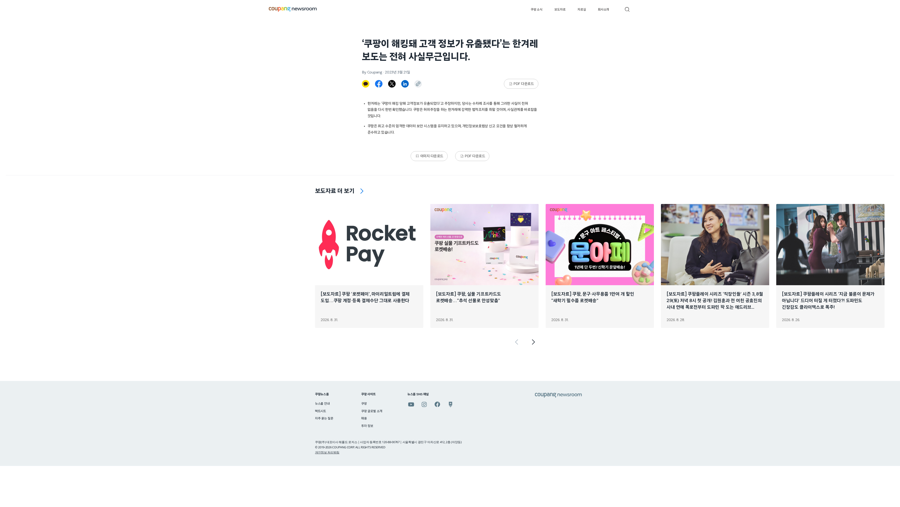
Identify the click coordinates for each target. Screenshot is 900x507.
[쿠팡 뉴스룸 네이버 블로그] (450, 404)
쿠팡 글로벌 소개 (371, 411)
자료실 (582, 9)
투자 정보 (367, 426)
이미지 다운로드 (431, 156)
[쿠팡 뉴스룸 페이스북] (437, 404)
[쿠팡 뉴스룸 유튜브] (411, 404)
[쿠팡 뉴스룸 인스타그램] (424, 404)
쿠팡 (364, 403)
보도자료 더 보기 (334, 191)
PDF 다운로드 (524, 84)
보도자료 (559, 9)
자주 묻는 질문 (324, 418)
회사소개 (603, 9)
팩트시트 (320, 411)
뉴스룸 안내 (322, 403)
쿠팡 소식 (536, 9)
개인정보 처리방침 (327, 452)
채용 (364, 418)
